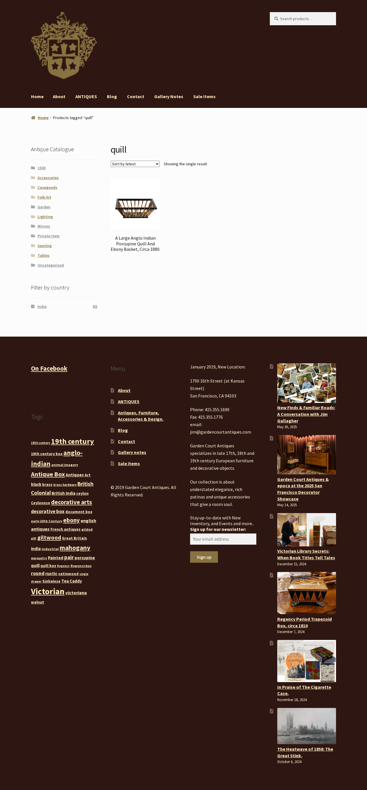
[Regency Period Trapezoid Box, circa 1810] (306, 593)
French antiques (65, 529)
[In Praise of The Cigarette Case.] (306, 661)
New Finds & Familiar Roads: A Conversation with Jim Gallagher (306, 414)
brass (47, 484)
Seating (45, 245)
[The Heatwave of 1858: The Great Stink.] (306, 726)
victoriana (76, 592)
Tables (44, 255)
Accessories (48, 177)
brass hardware (65, 485)
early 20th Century (46, 521)
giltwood (49, 537)
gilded (87, 529)
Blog (112, 96)
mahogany (75, 548)
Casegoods (47, 187)
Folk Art (44, 197)
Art (88, 475)
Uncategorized (51, 265)
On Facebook (49, 368)
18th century (40, 443)
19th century (72, 441)
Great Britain (74, 538)
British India (63, 493)
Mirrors (44, 226)
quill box (48, 565)
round (37, 573)
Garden (44, 206)
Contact (135, 96)
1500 (42, 167)
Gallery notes (168, 96)
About (59, 96)
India (42, 306)
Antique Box (48, 474)
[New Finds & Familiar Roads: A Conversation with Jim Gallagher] (306, 383)
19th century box (47, 453)
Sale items (204, 96)
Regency (63, 566)
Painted (55, 557)
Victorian (48, 591)
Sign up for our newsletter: (218, 529)
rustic (51, 573)
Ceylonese (40, 502)
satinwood (68, 573)
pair (69, 557)
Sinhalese (51, 581)
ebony (71, 520)
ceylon (82, 493)
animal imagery (64, 465)
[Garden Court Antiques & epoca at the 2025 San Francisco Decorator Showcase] (306, 454)
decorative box (48, 511)
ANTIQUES (86, 96)
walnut (37, 602)
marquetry (39, 558)
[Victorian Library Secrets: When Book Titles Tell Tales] (306, 529)
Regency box (81, 566)
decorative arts (71, 502)
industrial (50, 549)
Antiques (75, 475)
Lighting (45, 216)
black (36, 484)
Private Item (49, 235)
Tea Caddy (71, 581)
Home (37, 96)
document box (78, 511)
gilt (33, 538)
